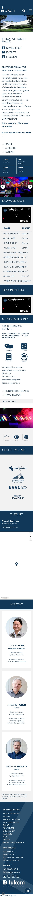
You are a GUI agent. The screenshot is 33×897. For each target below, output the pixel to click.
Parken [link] (6, 825)
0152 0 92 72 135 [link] (18, 782)
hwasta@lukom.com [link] (19, 784)
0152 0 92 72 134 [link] (18, 721)
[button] (3, 187)
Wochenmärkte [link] (11, 822)
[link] (2, 7)
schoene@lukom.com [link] (19, 661)
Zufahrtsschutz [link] (11, 819)
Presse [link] (6, 840)
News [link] (6, 837)
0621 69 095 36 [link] (19, 719)
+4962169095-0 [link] (10, 869)
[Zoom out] (30, 536)
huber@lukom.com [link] (19, 723)
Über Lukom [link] (9, 831)
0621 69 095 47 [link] (19, 659)
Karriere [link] (7, 834)
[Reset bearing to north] (30, 539)
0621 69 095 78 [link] (19, 780)
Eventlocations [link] (11, 814)
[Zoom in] (30, 533)
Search (24, 10)
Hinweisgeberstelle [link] (13, 857)
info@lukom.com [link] (11, 872)
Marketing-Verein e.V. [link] (13, 842)
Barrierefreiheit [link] (11, 860)
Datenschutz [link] (10, 852)
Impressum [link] (8, 854)
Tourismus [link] (8, 828)
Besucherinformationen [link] (16, 132)
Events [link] (6, 816)
